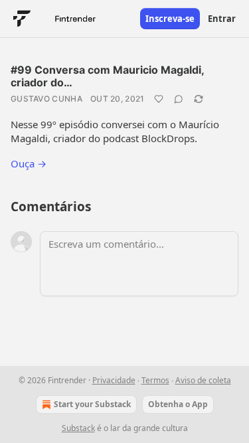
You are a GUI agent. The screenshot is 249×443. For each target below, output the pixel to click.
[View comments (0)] (178, 99)
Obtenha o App (178, 404)
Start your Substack (92, 404)
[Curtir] (158, 99)
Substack (78, 428)
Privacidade (113, 380)
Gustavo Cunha (46, 99)
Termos (155, 380)
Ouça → (28, 163)
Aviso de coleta (203, 380)
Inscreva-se (170, 19)
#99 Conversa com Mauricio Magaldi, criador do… (107, 76)
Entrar (222, 19)
